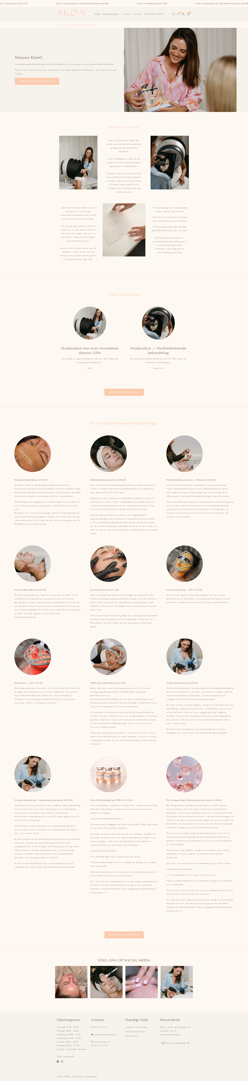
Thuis (59, 24)
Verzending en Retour (135, 1031)
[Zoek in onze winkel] (174, 14)
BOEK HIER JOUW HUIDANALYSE (37, 81)
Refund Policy (131, 1036)
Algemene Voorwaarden (136, 1027)
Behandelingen (110, 14)
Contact (138, 14)
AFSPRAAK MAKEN (153, 14)
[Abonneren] (188, 1043)
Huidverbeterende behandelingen (81, 24)
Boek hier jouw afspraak (124, 392)
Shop (126, 14)
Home (98, 14)
